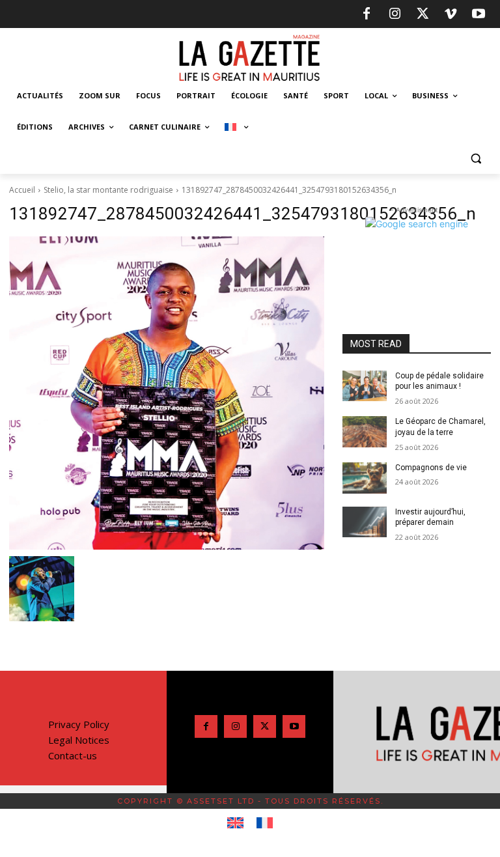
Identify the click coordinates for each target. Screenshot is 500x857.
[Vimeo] (450, 14)
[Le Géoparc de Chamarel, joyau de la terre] (364, 431)
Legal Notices (78, 739)
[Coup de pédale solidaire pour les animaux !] (364, 386)
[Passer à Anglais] (235, 823)
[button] (475, 158)
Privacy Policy (78, 724)
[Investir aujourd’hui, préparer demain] (364, 522)
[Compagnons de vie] (364, 478)
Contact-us (72, 755)
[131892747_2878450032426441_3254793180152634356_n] (166, 393)
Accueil (22, 189)
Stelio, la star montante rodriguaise (108, 189)
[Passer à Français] (264, 823)
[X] (422, 14)
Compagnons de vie (431, 467)
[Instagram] (394, 14)
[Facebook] (366, 14)
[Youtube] (478, 14)
